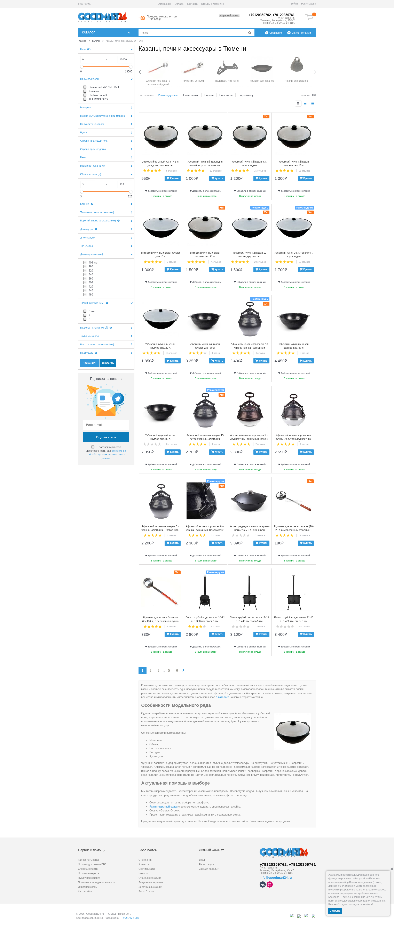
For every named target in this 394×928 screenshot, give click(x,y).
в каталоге (222, 697)
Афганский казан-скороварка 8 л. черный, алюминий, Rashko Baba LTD (205, 530)
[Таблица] (312, 104)
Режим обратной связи (163, 806)
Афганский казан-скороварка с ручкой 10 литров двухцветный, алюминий (294, 439)
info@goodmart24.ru (276, 877)
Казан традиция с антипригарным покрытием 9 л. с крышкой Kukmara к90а (249, 530)
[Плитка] (298, 104)
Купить (174, 178)
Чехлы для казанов (296, 80)
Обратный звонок (229, 15)
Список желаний (301, 32)
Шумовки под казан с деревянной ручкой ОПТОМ (158, 84)
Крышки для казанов (262, 80)
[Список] (305, 104)
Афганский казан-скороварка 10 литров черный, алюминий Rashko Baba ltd (249, 348)
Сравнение (276, 32)
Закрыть (335, 910)
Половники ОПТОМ (193, 80)
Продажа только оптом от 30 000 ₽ (162, 18)
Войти (294, 3)
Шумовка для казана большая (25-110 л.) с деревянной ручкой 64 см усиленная (160, 621)
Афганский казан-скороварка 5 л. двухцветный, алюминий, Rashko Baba (249, 439)
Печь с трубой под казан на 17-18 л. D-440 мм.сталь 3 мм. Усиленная (249, 621)
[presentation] (141, 72)
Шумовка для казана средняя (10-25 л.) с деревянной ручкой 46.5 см (294, 530)
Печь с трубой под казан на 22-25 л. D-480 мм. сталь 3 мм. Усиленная (293, 621)
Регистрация (308, 3)
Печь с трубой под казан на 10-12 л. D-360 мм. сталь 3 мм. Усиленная (205, 621)
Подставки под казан (227, 80)
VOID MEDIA (131, 917)
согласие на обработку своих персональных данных (107, 454)
